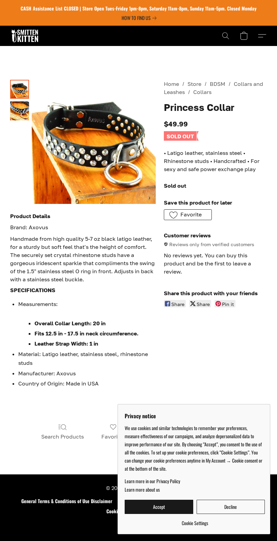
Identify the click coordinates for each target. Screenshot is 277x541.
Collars (202, 92)
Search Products (62, 436)
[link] (140, 18)
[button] (25, 36)
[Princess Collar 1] (19, 110)
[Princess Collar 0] (19, 89)
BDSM (217, 83)
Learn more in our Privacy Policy (152, 481)
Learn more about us (142, 489)
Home (171, 83)
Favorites (113, 436)
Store (194, 83)
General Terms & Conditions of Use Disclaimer (66, 501)
